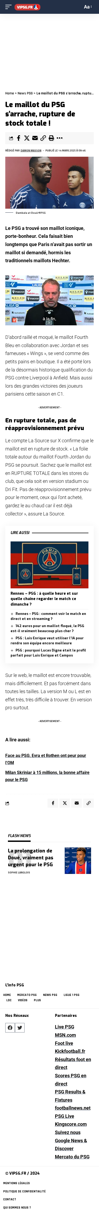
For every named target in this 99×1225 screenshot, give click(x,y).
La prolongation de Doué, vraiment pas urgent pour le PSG (30, 858)
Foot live (64, 1043)
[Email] (35, 138)
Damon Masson (31, 150)
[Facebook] (10, 1027)
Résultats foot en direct (73, 1063)
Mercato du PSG (72, 1157)
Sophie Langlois (19, 872)
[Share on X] (26, 138)
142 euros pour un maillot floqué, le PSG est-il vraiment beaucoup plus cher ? (47, 628)
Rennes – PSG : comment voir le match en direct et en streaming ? (48, 616)
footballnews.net (73, 1108)
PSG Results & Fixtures (70, 1096)
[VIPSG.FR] (27, 7)
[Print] (51, 138)
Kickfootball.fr (70, 1051)
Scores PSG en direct (70, 1080)
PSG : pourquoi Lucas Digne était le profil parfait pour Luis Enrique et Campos (48, 653)
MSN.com (65, 1035)
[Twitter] (20, 1027)
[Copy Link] (43, 138)
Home (9, 93)
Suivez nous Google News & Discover (71, 1140)
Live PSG (64, 1027)
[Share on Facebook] (18, 138)
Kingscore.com (71, 1124)
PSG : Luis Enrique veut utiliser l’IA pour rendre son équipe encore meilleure (47, 641)
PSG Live (64, 1116)
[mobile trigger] (9, 7)
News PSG (25, 93)
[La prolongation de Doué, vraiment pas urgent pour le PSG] (78, 860)
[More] (59, 138)
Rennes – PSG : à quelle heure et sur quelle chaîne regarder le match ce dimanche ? (44, 599)
